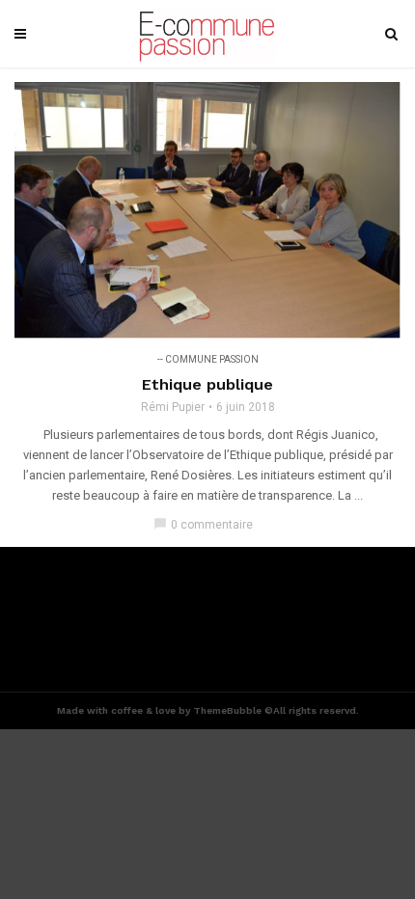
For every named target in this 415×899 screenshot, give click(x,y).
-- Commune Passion (208, 359)
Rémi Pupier (173, 407)
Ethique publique (207, 384)
